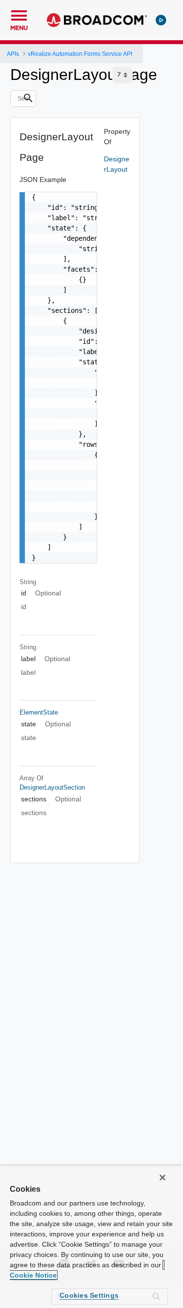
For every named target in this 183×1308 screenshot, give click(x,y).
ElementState (39, 712)
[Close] (162, 1177)
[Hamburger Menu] (19, 14)
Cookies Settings (89, 1295)
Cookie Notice (33, 1275)
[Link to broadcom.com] (97, 20)
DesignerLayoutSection (52, 787)
